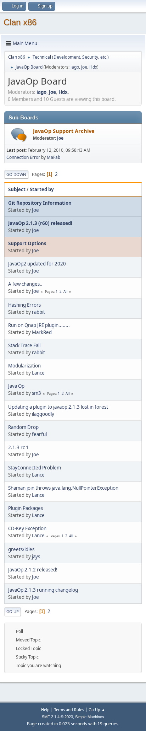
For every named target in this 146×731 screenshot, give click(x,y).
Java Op (16, 386)
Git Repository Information (40, 203)
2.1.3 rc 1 (18, 447)
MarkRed (42, 332)
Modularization (24, 365)
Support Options (27, 243)
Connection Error (23, 157)
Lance (38, 373)
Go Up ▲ (97, 709)
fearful (39, 434)
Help (45, 709)
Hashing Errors (24, 305)
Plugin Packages (25, 508)
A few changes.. (25, 284)
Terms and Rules (69, 709)
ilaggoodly (43, 414)
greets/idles (21, 549)
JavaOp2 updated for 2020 (37, 263)
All (65, 291)
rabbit (38, 312)
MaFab (53, 157)
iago (75, 67)
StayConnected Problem (34, 467)
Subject (17, 189)
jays (36, 556)
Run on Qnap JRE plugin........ (39, 325)
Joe (84, 67)
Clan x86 (20, 22)
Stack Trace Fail (24, 345)
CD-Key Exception (27, 528)
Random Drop (23, 427)
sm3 (36, 393)
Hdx (93, 67)
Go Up (12, 611)
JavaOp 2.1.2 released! (32, 569)
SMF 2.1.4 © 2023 (57, 717)
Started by (42, 189)
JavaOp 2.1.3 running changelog (43, 590)
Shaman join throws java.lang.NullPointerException (63, 488)
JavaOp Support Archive (64, 130)
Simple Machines (89, 717)
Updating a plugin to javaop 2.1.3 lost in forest (58, 407)
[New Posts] (19, 135)
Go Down (16, 174)
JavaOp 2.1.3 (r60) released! (40, 223)
